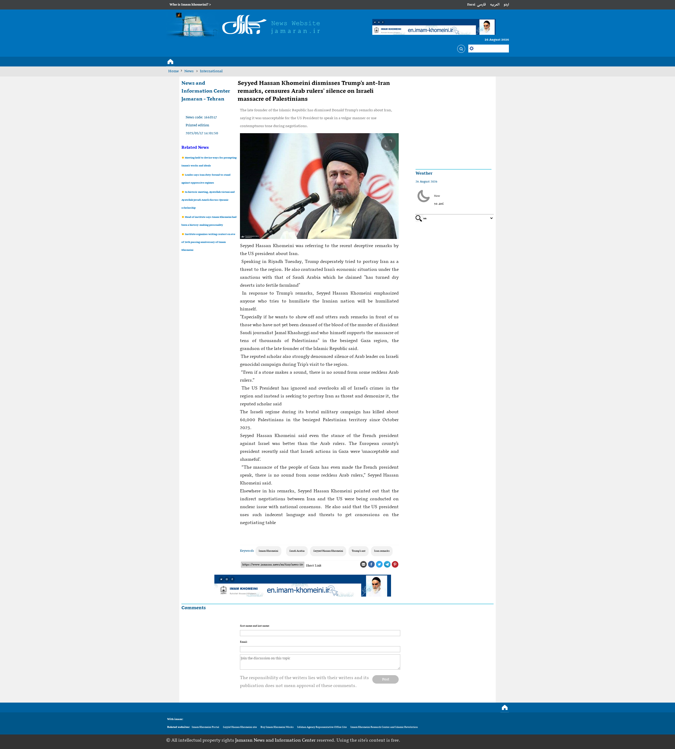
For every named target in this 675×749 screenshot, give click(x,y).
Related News (195, 147)
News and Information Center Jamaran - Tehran (205, 91)
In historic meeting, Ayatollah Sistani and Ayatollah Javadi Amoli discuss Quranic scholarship (208, 200)
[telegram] (489, 740)
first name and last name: (255, 625)
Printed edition (197, 125)
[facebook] (472, 740)
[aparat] (497, 740)
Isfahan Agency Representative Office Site (322, 727)
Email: (244, 642)
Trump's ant (358, 551)
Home (173, 71)
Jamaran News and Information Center (276, 740)
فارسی (481, 5)
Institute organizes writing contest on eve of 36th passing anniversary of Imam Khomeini (208, 242)
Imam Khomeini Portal (205, 727)
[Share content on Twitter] (379, 564)
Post (385, 679)
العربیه (494, 5)
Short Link (313, 566)
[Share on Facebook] (371, 564)
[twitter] (480, 740)
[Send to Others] (363, 564)
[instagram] (505, 740)
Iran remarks (381, 551)
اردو (506, 5)
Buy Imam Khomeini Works (277, 727)
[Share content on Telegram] (387, 564)
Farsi (471, 5)
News (189, 71)
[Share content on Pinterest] (395, 564)
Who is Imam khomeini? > (190, 5)
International (211, 71)
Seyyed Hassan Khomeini (328, 551)
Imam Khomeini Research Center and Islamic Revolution (384, 727)
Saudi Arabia (297, 551)
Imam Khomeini (268, 551)
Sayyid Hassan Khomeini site (240, 727)
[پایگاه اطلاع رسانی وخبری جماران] (245, 25)
